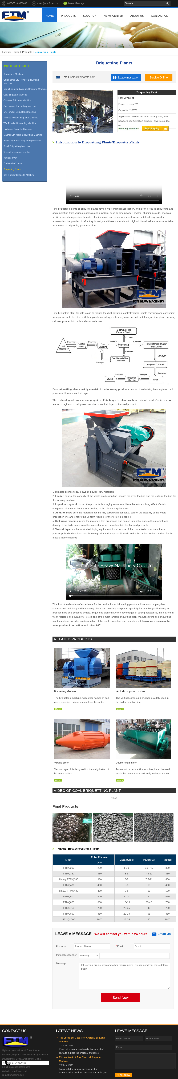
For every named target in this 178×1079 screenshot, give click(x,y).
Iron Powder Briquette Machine (18, 175)
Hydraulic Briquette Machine (17, 129)
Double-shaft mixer (12, 163)
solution (89, 15)
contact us (159, 15)
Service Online (158, 77)
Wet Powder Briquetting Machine (19, 123)
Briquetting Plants (12, 169)
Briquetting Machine (13, 74)
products (68, 15)
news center (113, 15)
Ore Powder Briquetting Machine (19, 106)
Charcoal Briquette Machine (17, 100)
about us (137, 15)
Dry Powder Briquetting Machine (19, 112)
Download (128, 97)
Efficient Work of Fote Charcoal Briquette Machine (79, 1059)
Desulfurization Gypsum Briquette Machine (25, 89)
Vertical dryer (10, 157)
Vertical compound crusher (16, 152)
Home (16, 52)
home (50, 15)
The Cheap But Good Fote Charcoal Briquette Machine (82, 1039)
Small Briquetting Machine (16, 146)
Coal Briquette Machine (15, 94)
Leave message (128, 77)
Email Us (164, 934)
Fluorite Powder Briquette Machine (20, 117)
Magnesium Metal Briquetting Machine (22, 135)
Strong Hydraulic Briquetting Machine (22, 140)
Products (27, 52)
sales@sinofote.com (82, 77)
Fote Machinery (15, 16)
